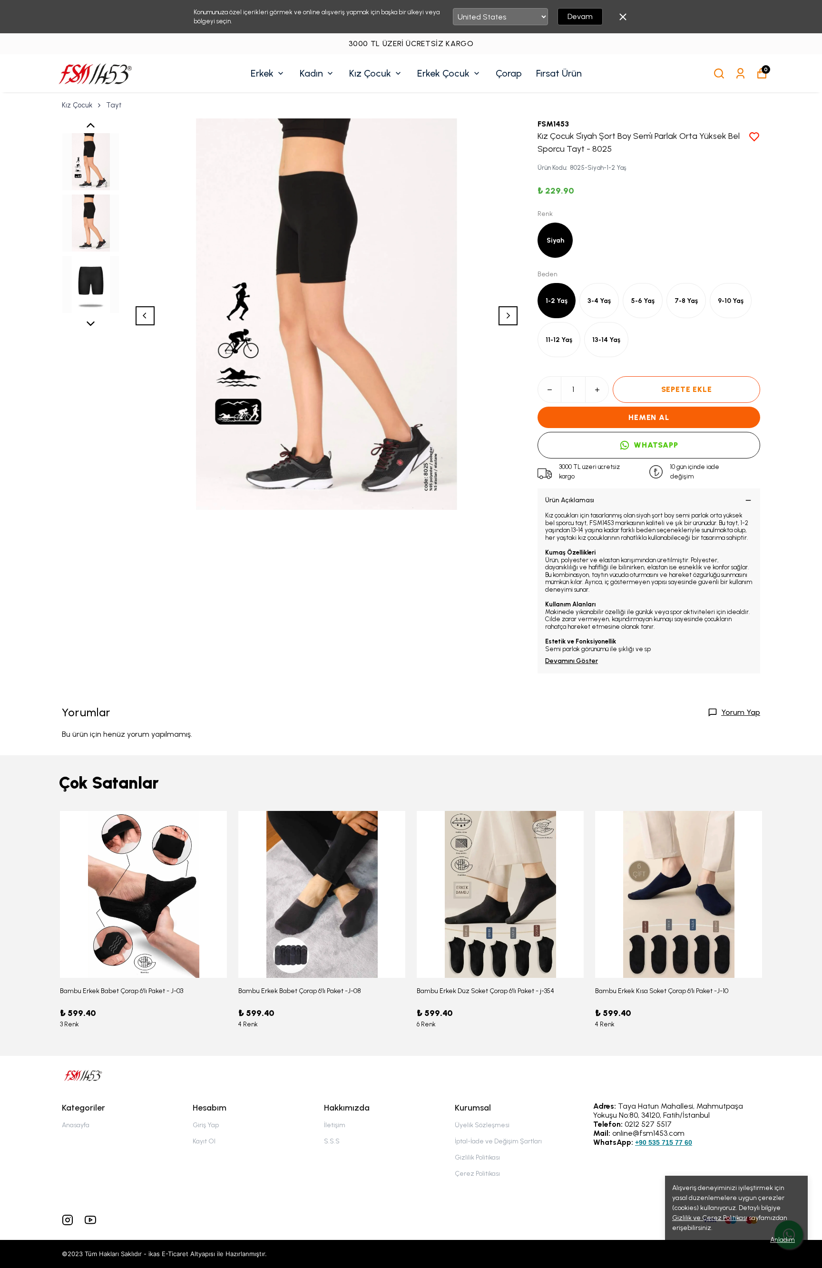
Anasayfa (75, 1125)
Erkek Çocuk (443, 73)
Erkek (262, 73)
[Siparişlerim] (740, 73)
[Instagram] (67, 1220)
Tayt (114, 105)
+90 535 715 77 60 (663, 1142)
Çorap (509, 73)
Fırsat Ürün (559, 73)
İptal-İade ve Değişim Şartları (498, 1141)
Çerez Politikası (477, 1174)
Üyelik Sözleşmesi (482, 1125)
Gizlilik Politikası (477, 1157)
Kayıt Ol (204, 1141)
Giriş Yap (206, 1125)
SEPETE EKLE (686, 389)
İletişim (334, 1125)
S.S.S (332, 1141)
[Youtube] (90, 1220)
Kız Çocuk (370, 73)
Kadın (311, 73)
